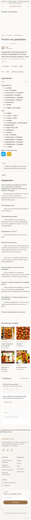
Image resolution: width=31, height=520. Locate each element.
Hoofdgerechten (18, 35)
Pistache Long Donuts (7, 469)
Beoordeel (13, 43)
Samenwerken (20, 468)
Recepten (9, 35)
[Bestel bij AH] (3, 154)
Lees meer (4, 61)
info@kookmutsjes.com (10, 482)
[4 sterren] (13, 389)
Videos (18, 466)
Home (2, 35)
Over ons (19, 463)
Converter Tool (20, 471)
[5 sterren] (17, 389)
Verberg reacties (24, 378)
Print (5, 175)
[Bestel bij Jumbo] (9, 154)
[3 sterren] (10, 389)
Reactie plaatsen (9, 421)
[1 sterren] (4, 389)
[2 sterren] (7, 389)
